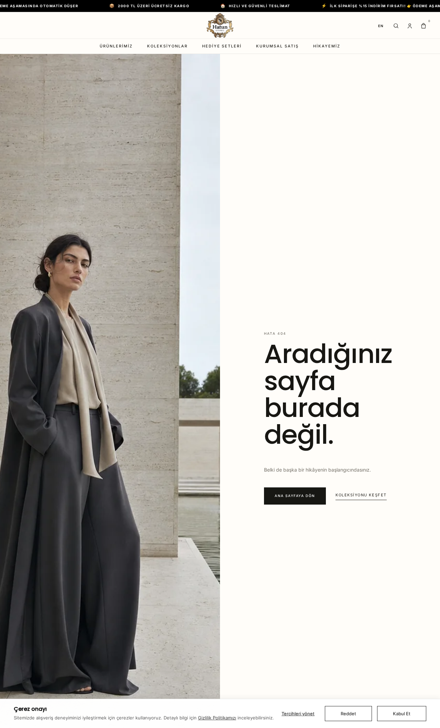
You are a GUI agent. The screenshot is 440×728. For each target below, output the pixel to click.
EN (381, 26)
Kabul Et (401, 713)
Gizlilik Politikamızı (217, 717)
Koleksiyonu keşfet (361, 495)
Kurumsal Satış (277, 46)
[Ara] (396, 26)
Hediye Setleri (222, 46)
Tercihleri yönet (298, 713)
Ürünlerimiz (116, 46)
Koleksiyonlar (167, 46)
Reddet (348, 713)
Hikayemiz (326, 46)
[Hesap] (410, 26)
